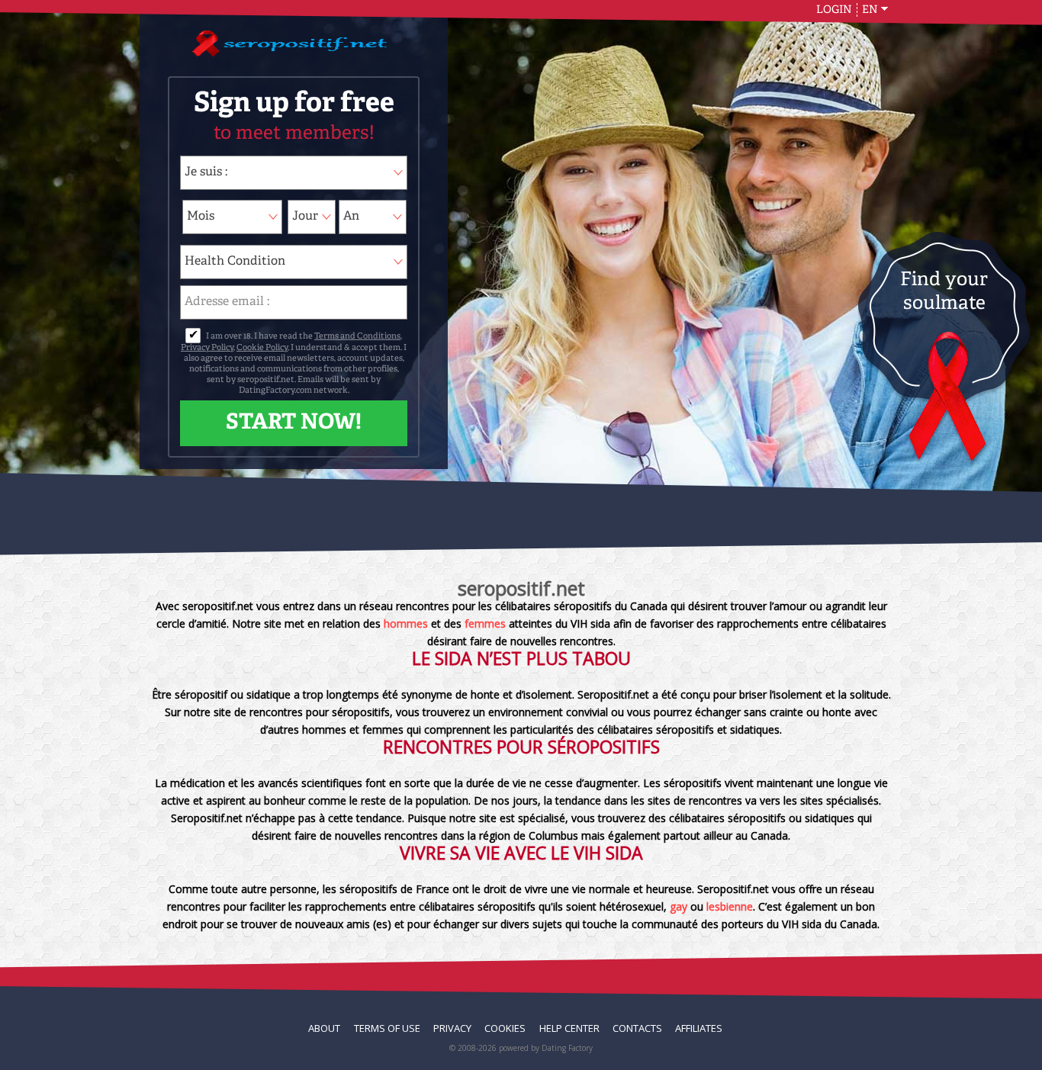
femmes (484, 623)
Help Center (569, 1028)
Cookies (505, 1028)
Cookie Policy (262, 348)
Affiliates (698, 1028)
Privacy (452, 1028)
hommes (406, 623)
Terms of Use (387, 1028)
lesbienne (729, 906)
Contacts (637, 1028)
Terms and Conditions (357, 337)
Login (834, 10)
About (324, 1028)
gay (678, 906)
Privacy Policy (207, 348)
